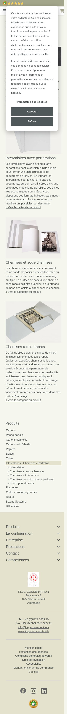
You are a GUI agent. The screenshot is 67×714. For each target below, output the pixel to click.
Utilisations (12, 506)
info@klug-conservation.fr (33, 627)
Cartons (11, 430)
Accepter (32, 111)
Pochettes (12, 487)
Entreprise (14, 540)
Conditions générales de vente (33, 655)
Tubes (9, 458)
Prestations (15, 547)
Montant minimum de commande (33, 667)
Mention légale (33, 647)
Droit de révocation (33, 659)
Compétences (17, 560)
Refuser (32, 121)
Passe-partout (14, 434)
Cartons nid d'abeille (18, 444)
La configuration (19, 533)
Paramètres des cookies (32, 101)
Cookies (33, 671)
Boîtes (10, 453)
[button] (5, 11)
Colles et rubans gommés (21, 492)
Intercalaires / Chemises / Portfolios (27, 463)
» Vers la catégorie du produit (23, 207)
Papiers (10, 449)
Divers (10, 496)
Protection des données (33, 651)
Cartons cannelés (16, 439)
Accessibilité (33, 663)
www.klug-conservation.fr (33, 631)
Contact (12, 553)
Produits (12, 423)
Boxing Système (16, 501)
